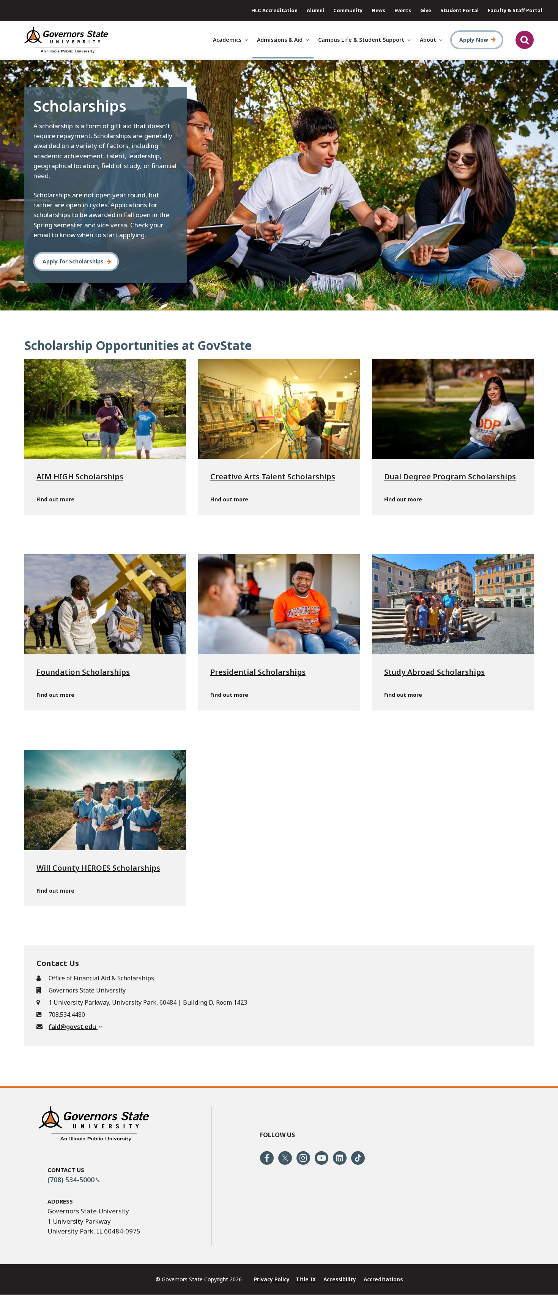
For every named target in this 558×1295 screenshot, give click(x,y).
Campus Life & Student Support (361, 39)
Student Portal (459, 10)
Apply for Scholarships (73, 261)
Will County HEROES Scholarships (98, 868)
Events (402, 10)
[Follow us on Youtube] (321, 1158)
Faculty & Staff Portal (515, 10)
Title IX (306, 1279)
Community (348, 10)
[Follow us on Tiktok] (358, 1158)
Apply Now (473, 39)
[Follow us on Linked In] (340, 1158)
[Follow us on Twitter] (285, 1158)
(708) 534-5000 (71, 1179)
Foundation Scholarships (83, 672)
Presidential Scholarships (258, 672)
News (378, 10)
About (428, 39)
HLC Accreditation (274, 10)
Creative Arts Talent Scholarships (272, 476)
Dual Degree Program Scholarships (450, 476)
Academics (227, 39)
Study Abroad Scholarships (434, 672)
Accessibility (339, 1279)
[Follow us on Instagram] (303, 1158)
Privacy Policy (272, 1279)
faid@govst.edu (73, 1026)
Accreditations (383, 1279)
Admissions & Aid (280, 39)
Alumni (315, 10)
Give (425, 10)
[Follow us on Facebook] (267, 1158)
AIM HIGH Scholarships (79, 476)
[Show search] (524, 40)
